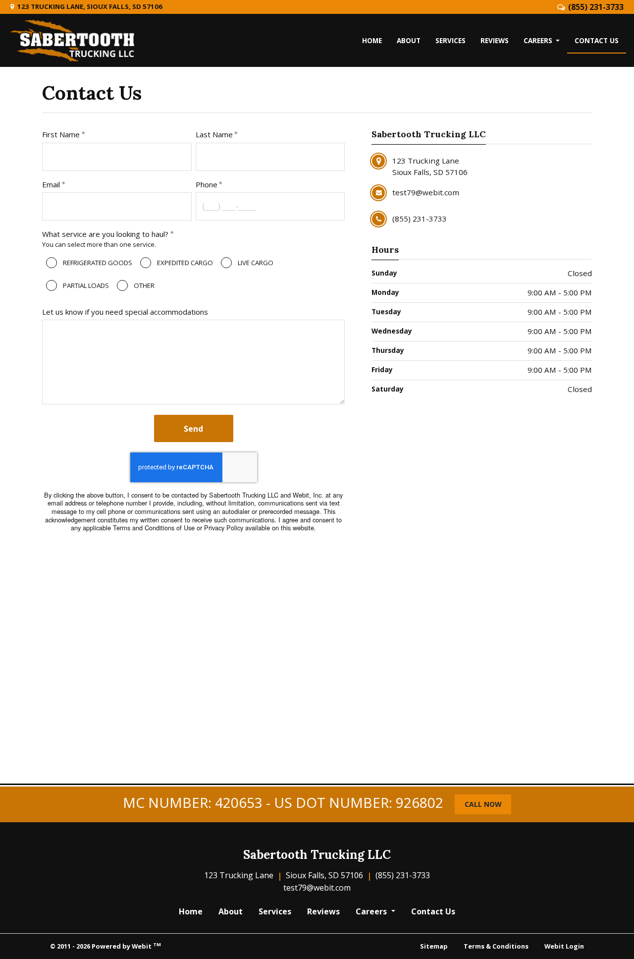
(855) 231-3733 (596, 6)
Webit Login (564, 946)
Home (372, 40)
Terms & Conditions (496, 946)
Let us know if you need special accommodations (125, 312)
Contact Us (600, 40)
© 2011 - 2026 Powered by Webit (105, 946)
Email (51, 184)
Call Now (483, 804)
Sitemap (434, 946)
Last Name (214, 134)
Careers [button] (539, 40)
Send (193, 428)
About (409, 40)
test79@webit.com (317, 887)
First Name (61, 134)
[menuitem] (372, 41)
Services (450, 40)
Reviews (494, 40)
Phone (206, 184)
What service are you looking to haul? (105, 234)
